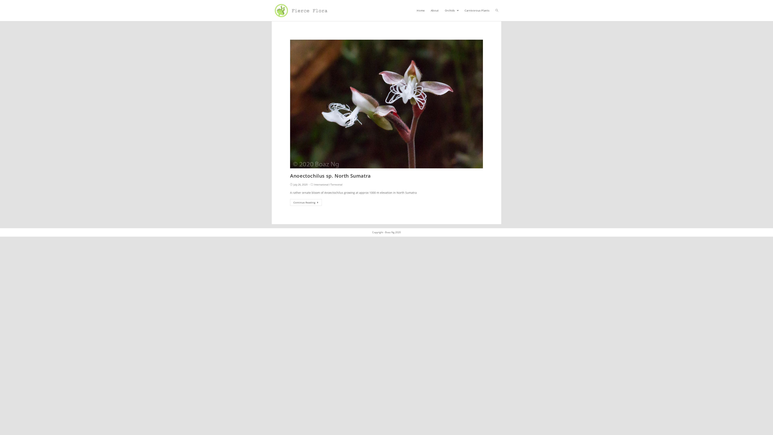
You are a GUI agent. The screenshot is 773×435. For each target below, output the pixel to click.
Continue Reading (304, 202)
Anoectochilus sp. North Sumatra (330, 175)
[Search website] (497, 10)
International (321, 184)
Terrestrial (336, 184)
